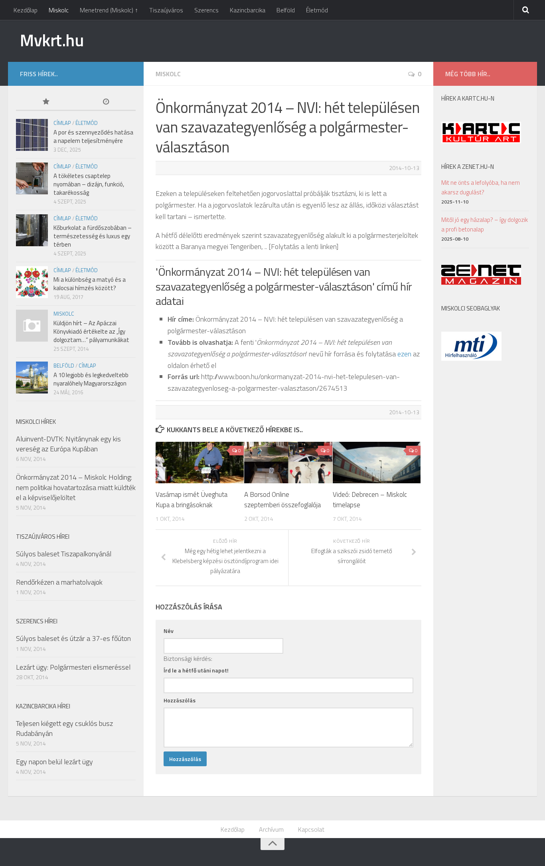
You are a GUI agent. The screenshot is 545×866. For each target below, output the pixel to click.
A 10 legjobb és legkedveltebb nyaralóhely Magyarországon (90, 379)
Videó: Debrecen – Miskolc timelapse (370, 499)
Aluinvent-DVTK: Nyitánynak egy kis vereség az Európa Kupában (68, 443)
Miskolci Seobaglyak (470, 308)
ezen (404, 353)
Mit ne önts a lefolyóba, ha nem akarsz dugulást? (480, 187)
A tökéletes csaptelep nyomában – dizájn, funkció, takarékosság (88, 184)
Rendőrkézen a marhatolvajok (59, 582)
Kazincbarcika (247, 10)
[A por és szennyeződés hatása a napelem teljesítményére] (32, 135)
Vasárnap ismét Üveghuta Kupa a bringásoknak (191, 499)
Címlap (62, 123)
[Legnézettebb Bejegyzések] (46, 102)
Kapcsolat (311, 829)
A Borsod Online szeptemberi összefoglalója (282, 499)
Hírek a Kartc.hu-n (467, 98)
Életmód (317, 10)
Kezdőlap (26, 10)
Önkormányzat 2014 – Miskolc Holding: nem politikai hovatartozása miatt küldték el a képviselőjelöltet (76, 487)
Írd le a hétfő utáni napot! (196, 670)
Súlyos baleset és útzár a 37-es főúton (73, 638)
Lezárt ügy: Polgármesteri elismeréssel (73, 667)
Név (169, 631)
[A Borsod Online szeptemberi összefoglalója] (288, 462)
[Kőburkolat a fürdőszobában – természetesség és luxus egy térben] (32, 230)
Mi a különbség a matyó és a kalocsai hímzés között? (89, 284)
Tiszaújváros (166, 10)
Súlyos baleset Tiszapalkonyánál (63, 553)
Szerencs (206, 10)
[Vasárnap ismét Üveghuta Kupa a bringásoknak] (200, 462)
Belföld (285, 10)
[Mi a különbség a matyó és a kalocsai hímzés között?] (32, 282)
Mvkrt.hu (51, 40)
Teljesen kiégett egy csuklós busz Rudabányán (64, 728)
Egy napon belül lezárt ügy (54, 761)
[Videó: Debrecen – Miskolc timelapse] (377, 462)
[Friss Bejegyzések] (106, 102)
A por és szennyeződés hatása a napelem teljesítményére (93, 136)
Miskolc (59, 10)
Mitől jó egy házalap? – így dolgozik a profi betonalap (484, 224)
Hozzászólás (179, 700)
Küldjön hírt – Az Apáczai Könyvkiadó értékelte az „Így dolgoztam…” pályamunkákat (91, 331)
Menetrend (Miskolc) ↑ (109, 10)
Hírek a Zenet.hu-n (467, 166)
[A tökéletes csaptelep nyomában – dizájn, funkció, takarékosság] (32, 178)
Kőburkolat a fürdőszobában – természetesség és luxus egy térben (92, 236)
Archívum (271, 829)
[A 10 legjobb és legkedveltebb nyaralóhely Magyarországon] (32, 377)
